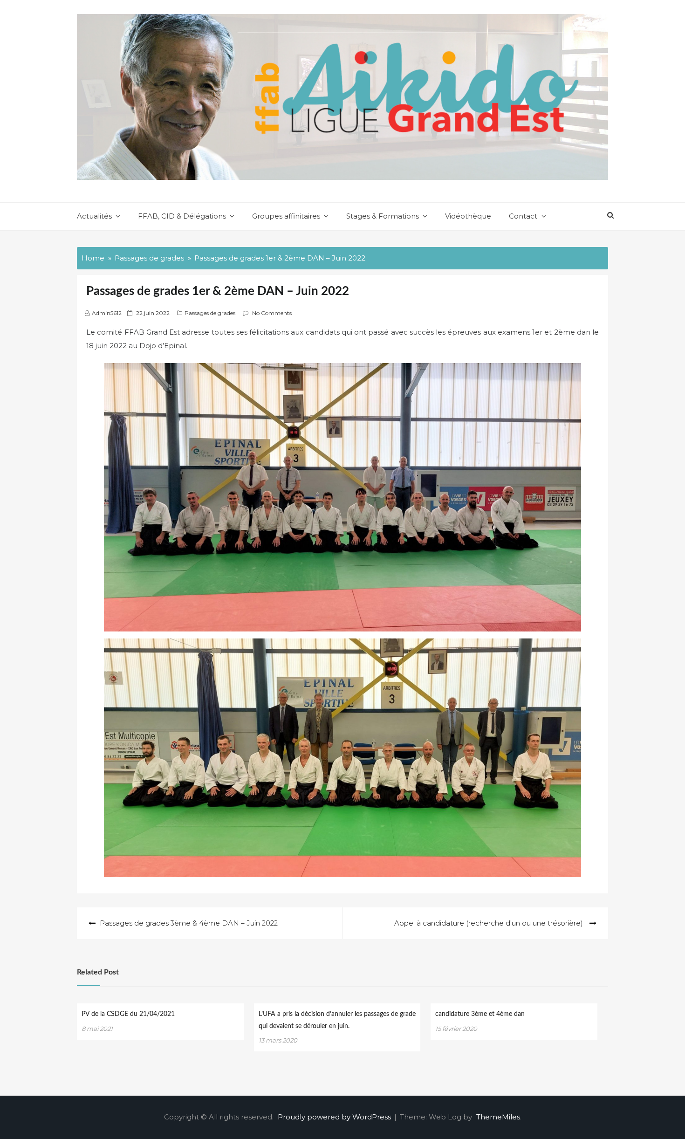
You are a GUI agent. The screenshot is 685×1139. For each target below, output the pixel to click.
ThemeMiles (498, 1116)
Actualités (94, 216)
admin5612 (107, 312)
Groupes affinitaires (286, 216)
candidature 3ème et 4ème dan (480, 1014)
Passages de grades (210, 312)
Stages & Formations (382, 216)
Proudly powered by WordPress (335, 1116)
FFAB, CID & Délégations (182, 216)
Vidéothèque (468, 216)
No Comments (272, 312)
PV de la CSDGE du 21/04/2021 (128, 1014)
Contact (523, 216)
